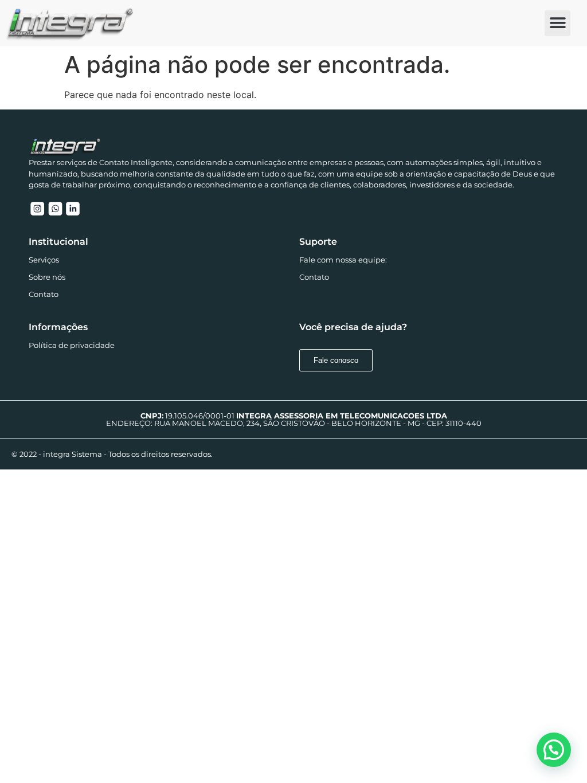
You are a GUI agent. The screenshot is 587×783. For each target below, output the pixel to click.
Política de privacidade (72, 345)
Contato (43, 294)
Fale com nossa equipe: (343, 259)
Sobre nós (47, 276)
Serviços (44, 259)
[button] (557, 23)
